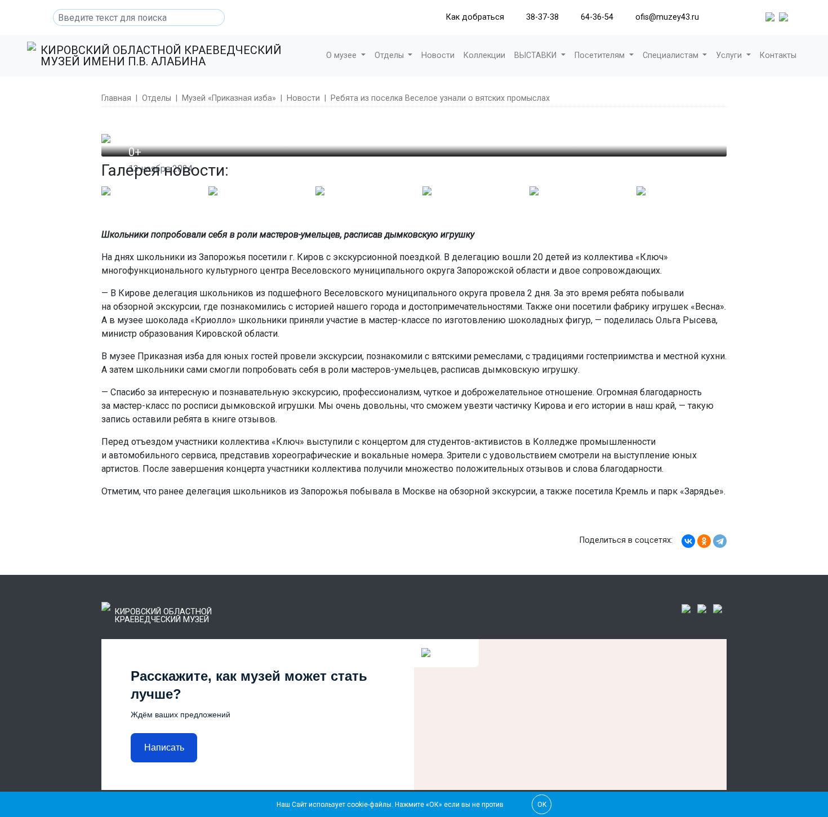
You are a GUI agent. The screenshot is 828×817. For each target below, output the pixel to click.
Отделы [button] (390, 55)
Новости (438, 55)
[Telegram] (720, 541)
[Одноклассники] (704, 541)
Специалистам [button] (672, 55)
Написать (164, 747)
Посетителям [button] (601, 55)
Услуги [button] (730, 55)
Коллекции (484, 55)
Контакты (778, 55)
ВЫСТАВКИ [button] (536, 55)
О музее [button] (342, 55)
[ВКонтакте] (688, 541)
